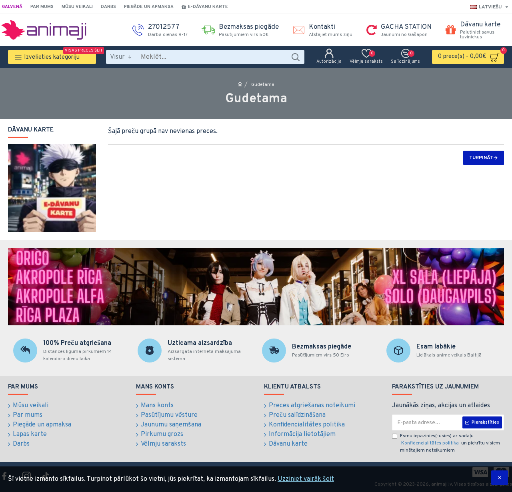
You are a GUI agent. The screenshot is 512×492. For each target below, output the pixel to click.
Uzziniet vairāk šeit (306, 479)
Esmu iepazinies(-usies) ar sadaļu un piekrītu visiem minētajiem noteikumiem (450, 443)
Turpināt (481, 158)
